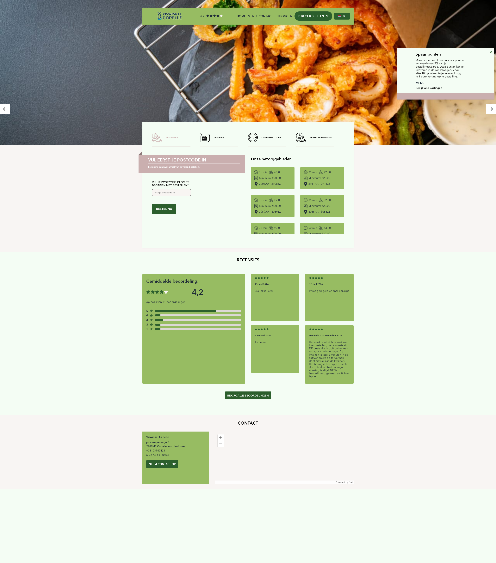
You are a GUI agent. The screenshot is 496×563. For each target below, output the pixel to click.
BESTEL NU (164, 209)
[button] (221, 437)
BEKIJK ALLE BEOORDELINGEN (248, 395)
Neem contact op (162, 464)
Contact (266, 16)
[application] (284, 458)
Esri (351, 482)
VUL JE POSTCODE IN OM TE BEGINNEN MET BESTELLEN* (170, 184)
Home (241, 16)
